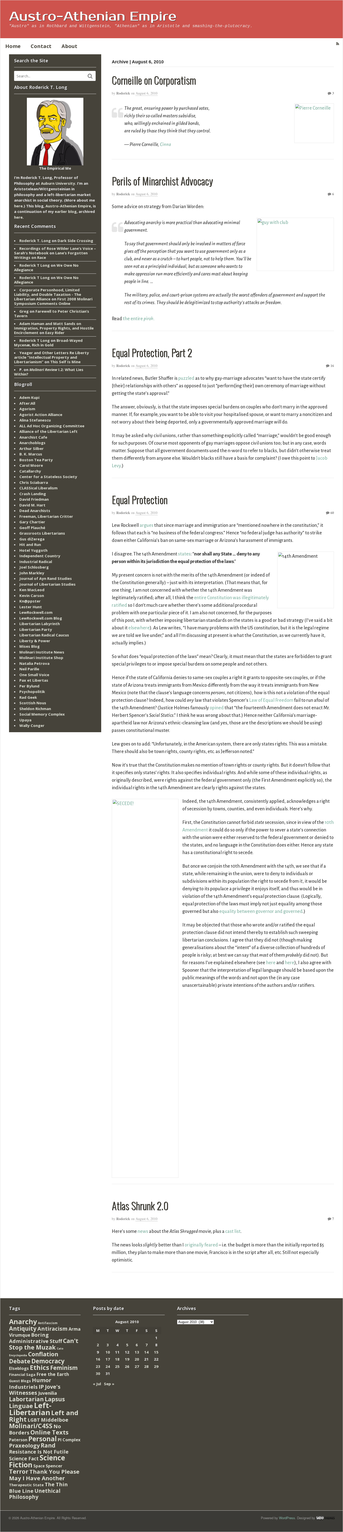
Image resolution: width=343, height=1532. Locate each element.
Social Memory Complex (42, 714)
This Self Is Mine (65, 361)
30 (98, 1373)
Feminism (64, 1368)
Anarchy (23, 1321)
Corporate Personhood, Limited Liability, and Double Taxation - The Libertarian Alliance (47, 294)
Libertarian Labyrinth (39, 623)
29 (156, 1366)
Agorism (27, 408)
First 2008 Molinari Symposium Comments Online (53, 301)
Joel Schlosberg (34, 567)
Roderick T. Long (35, 240)
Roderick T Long (34, 265)
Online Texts (49, 1432)
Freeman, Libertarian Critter (46, 516)
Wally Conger (31, 725)
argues (146, 525)
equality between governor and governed (261, 911)
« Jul (97, 1383)
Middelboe (54, 1419)
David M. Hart (32, 504)
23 (98, 1366)
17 (107, 1359)
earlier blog (66, 211)
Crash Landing (32, 493)
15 (156, 1352)
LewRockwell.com (35, 612)
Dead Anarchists (34, 510)
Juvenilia (47, 1393)
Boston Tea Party (36, 459)
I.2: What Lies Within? (48, 372)
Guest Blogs (20, 1380)
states (184, 553)
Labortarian (26, 1399)
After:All (27, 403)
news (143, 1231)
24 (107, 1366)
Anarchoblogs (32, 442)
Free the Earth (52, 1374)
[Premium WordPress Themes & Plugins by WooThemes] (325, 1517)
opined (217, 707)
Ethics (39, 1367)
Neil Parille (29, 668)
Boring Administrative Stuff (35, 1338)
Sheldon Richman (35, 708)
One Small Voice (34, 674)
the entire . (138, 318)
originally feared (201, 1244)
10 (107, 1352)
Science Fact (24, 1458)
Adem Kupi (29, 397)
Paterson (18, 1440)
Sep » (109, 1383)
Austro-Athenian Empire (93, 16)
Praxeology (24, 1445)
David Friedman (34, 499)
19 (127, 1359)
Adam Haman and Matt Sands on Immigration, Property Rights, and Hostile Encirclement (54, 328)
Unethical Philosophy (35, 1494)
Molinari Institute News (41, 652)
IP (41, 1386)
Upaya (25, 719)
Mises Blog (29, 646)
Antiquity (22, 1328)
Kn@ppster (30, 600)
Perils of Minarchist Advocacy (162, 180)
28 (146, 1366)
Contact (41, 46)
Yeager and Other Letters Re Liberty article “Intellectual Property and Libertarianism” (51, 357)
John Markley (31, 572)
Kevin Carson (31, 595)
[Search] (90, 76)
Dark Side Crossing (75, 240)
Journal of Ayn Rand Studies (45, 578)
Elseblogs (19, 1368)
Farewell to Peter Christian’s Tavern (51, 313)
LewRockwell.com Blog (40, 618)
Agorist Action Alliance (40, 414)
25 (117, 1366)
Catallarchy (30, 471)
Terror (18, 1471)
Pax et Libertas (33, 680)
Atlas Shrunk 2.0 (140, 1205)
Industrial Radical (35, 561)
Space (39, 1465)
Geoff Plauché (32, 527)
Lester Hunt (30, 606)
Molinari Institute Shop (41, 657)
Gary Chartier (32, 521)
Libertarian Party (35, 629)
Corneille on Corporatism (154, 79)
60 (331, 512)
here (270, 962)
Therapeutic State (26, 1484)
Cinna (165, 144)
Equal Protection (139, 499)
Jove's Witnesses (35, 1390)
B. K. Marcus (30, 453)
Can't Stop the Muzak (43, 1344)
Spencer (54, 1466)
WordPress (287, 1517)
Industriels (23, 1386)
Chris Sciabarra (33, 482)
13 (137, 1352)
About (69, 46)
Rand (48, 1445)
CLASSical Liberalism (38, 487)
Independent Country (39, 555)
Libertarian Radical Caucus (44, 634)
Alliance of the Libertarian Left (48, 431)
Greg (24, 311)
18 (117, 1359)
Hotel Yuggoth (33, 550)
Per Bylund (29, 685)
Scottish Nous (32, 702)
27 (137, 1366)
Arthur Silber (31, 448)
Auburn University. (58, 183)
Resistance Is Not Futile (39, 1451)
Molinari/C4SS (30, 1426)
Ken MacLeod (31, 589)
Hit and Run (30, 544)
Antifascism (48, 1323)
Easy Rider (55, 332)
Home (13, 46)
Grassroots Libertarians (42, 533)
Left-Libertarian (30, 1408)
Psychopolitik (32, 691)
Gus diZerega (31, 538)
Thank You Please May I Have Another (44, 1475)
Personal (42, 1438)
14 (146, 1352)
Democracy (48, 1361)
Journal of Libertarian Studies (47, 584)
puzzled (186, 378)
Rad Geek (28, 697)
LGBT (34, 1420)
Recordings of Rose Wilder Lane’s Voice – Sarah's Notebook (55, 250)
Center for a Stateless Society (48, 476)
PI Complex (69, 1440)
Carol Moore (31, 465)
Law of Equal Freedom (271, 700)
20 (137, 1359)
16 (331, 365)
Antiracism (52, 1328)
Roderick (123, 93)
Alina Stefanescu (35, 420)
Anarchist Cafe (33, 437)
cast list (233, 1231)
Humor (41, 1380)
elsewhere (139, 627)
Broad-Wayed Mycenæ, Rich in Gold (48, 342)
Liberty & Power (34, 640)
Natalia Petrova (34, 663)
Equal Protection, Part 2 (152, 352)
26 (127, 1366)
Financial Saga (22, 1374)
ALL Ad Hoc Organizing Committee (51, 425)
